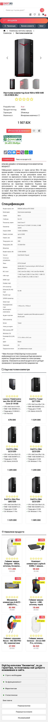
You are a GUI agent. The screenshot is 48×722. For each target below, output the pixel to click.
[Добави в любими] (33, 131)
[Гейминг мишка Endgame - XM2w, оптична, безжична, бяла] (12, 547)
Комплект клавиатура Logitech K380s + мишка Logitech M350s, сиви (36, 566)
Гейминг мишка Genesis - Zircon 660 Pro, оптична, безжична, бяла (36, 642)
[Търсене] (42, 10)
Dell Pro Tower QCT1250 (36, 400)
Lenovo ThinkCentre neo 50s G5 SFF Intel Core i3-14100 (12, 401)
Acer (22, 107)
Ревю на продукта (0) (23, 159)
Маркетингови (11, 688)
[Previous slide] (7, 58)
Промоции (11, 26)
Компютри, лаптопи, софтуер (21, 31)
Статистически (11, 695)
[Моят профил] (39, 14)
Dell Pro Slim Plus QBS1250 (12, 500)
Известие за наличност (20, 131)
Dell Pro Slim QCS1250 (12, 450)
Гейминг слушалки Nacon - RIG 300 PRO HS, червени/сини (12, 640)
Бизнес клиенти (27, 26)
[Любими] (35, 14)
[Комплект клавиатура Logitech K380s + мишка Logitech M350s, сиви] (36, 547)
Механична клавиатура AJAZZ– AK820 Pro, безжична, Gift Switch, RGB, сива (12, 604)
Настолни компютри (24, 33)
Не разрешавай (24, 718)
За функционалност (13, 682)
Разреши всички (24, 706)
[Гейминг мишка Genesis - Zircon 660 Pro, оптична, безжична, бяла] (36, 624)
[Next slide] (40, 58)
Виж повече (7, 700)
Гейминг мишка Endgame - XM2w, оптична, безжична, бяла (12, 564)
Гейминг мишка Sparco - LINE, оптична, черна (36, 602)
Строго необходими (13, 675)
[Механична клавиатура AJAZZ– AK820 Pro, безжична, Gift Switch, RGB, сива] (12, 585)
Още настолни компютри (17, 369)
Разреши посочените (24, 712)
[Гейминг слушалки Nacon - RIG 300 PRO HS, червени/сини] (12, 624)
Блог (42, 26)
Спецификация (8, 159)
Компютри (7, 33)
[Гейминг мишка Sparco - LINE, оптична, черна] (36, 585)
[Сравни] (30, 14)
